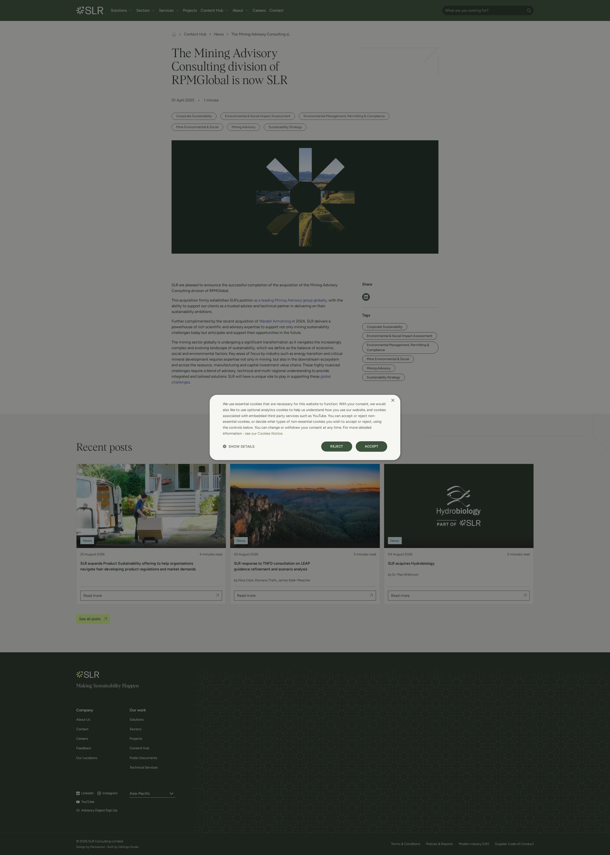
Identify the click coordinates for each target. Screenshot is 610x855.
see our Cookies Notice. (264, 433)
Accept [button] (371, 446)
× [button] (392, 400)
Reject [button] (336, 446)
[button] (238, 446)
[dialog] (305, 427)
